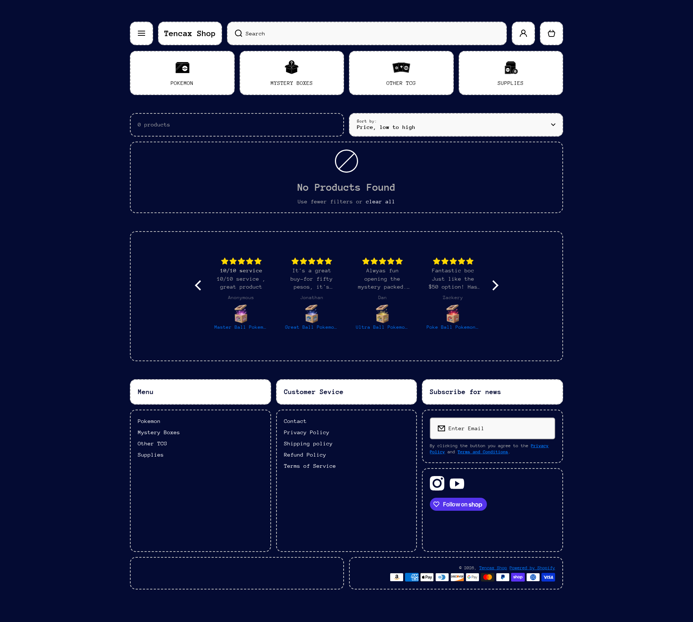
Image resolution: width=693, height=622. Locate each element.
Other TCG (152, 443)
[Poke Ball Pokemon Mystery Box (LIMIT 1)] (453, 313)
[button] (551, 33)
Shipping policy (308, 443)
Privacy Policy (307, 432)
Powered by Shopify (532, 567)
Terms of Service (310, 466)
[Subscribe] (545, 428)
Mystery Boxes (159, 432)
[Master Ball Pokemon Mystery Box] (240, 313)
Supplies (151, 455)
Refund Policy (305, 455)
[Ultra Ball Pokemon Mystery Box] (382, 313)
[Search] (234, 33)
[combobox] (367, 33)
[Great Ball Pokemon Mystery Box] (311, 313)
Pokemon (149, 421)
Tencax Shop (493, 567)
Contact (295, 421)
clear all (380, 201)
